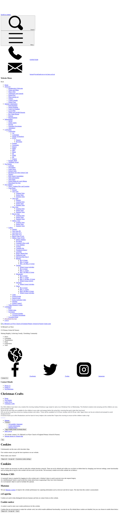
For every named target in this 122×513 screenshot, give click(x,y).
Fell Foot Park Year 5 (22, 257)
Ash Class (15, 198)
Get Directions (9, 389)
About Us (7, 86)
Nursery (18, 140)
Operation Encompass (15, 126)
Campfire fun (20, 248)
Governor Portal (13, 317)
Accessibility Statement (15, 424)
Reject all (4, 459)
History (14, 147)
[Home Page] (26, 323)
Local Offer (11, 111)
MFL (13, 150)
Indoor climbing (21, 239)
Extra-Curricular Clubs (19, 300)
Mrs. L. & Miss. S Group (27, 279)
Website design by (14, 436)
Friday (18, 286)
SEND (10, 121)
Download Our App (14, 183)
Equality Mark (12, 160)
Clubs (14, 294)
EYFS (14, 138)
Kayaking (19, 241)
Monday (18, 258)
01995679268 (34, 59)
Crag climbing (20, 245)
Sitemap (7, 420)
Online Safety (12, 123)
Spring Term (20, 195)
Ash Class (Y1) (17, 233)
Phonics (18, 200)
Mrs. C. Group (24, 270)
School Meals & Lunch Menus (17, 181)
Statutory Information (11, 104)
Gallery (10, 227)
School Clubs (12, 171)
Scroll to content (6, 14)
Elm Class (15, 207)
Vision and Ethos (13, 90)
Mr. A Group (24, 260)
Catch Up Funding (14, 109)
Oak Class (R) (16, 231)
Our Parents (8, 164)
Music (14, 152)
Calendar (11, 166)
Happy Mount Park (22, 253)
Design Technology (18, 136)
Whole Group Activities (27, 267)
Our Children (9, 184)
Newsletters (11, 167)
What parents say (13, 97)
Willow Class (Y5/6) (18, 238)
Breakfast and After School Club (18, 172)
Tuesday (18, 265)
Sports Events (16, 298)
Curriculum (8, 129)
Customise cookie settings (23, 459)
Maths (14, 148)
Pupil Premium (12, 105)
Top (3, 439)
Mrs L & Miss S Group (27, 291)
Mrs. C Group (24, 262)
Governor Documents (18, 315)
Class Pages (12, 188)
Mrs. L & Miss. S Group (27, 264)
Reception (19, 141)
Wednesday (19, 274)
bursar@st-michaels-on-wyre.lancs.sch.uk (42, 74)
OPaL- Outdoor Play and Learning (18, 186)
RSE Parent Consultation (15, 176)
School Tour (12, 102)
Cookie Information (14, 426)
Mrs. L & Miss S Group (27, 272)
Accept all (11, 459)
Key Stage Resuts (13, 114)
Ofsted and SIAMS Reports (16, 112)
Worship (14, 301)
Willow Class (16, 221)
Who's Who (12, 92)
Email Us (7, 387)
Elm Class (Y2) (17, 234)
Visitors (10, 99)
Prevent (10, 124)
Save (17, 511)
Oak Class (15, 191)
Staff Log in (8, 431)
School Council (17, 303)
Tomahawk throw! (21, 250)
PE (13, 154)
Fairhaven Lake (20, 255)
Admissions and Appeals (15, 93)
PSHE (14, 155)
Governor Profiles (17, 313)
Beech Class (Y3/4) (18, 236)
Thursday (19, 282)
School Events (16, 296)
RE (13, 157)
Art (13, 133)
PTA (9, 308)
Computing (15, 135)
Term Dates (11, 179)
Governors (11, 312)
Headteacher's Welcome (15, 88)
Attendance (11, 128)
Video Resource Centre (15, 305)
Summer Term (20, 196)
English (14, 143)
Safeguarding (9, 119)
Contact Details (13, 100)
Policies (10, 116)
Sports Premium (13, 107)
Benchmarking (12, 117)
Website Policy (12, 427)
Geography (15, 145)
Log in (7, 320)
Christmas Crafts (10, 403)
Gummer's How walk (22, 243)
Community (8, 306)
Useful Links (12, 310)
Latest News (12, 169)
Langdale (19, 251)
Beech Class (16, 214)
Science (14, 159)
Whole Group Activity (26, 281)
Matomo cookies (11, 490)
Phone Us (7, 385)
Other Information (13, 178)
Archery (18, 246)
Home (6, 85)
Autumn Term (20, 193)
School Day (12, 95)
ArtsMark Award (13, 162)
